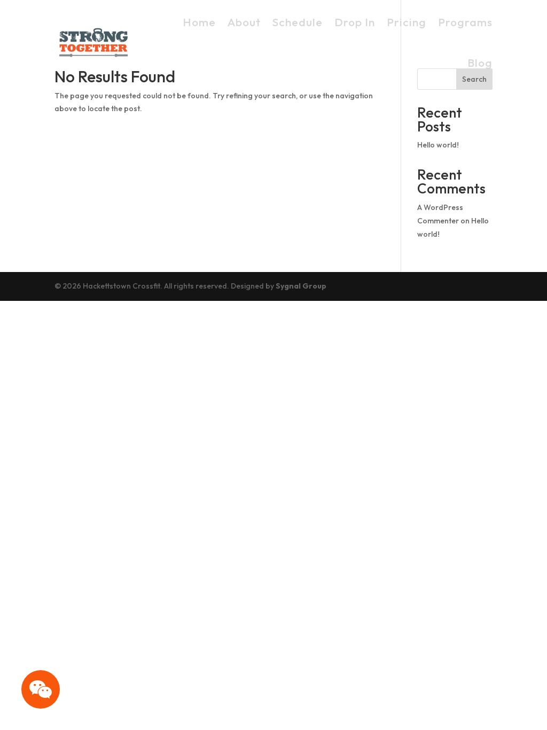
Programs (465, 22)
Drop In (354, 22)
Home (199, 22)
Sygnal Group (301, 286)
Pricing (406, 22)
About (244, 22)
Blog (480, 62)
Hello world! (438, 145)
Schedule (297, 22)
